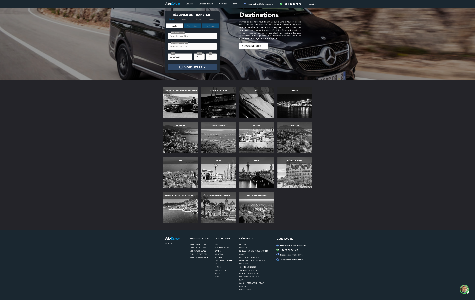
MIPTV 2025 (244, 264)
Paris (217, 277)
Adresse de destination (179, 43)
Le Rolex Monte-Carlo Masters (253, 251)
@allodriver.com (260, 4)
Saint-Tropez (220, 270)
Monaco (219, 254)
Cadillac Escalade (198, 254)
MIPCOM (242, 286)
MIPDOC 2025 (245, 289)
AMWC (242, 254)
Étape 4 (212, 19)
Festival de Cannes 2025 (250, 257)
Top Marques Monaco (249, 270)
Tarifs (235, 3)
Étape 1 (172, 19)
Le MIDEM (243, 244)
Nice (216, 244)
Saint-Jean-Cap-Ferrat (224, 260)
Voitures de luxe (206, 3)
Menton (218, 257)
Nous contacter (251, 46)
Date (172, 53)
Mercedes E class (198, 244)
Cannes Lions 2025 (247, 267)
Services (189, 3)
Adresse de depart (177, 33)
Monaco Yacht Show (249, 273)
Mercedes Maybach (199, 257)
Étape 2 (185, 19)
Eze (216, 264)
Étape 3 (199, 19)
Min (210, 53)
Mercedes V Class (198, 248)
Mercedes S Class (198, 251)
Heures (199, 53)
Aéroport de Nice (223, 248)
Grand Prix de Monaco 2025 (252, 260)
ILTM (241, 280)
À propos (223, 3)
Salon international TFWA (251, 283)
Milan (217, 273)
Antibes (218, 267)
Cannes (218, 251)
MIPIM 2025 (244, 248)
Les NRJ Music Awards (249, 277)
